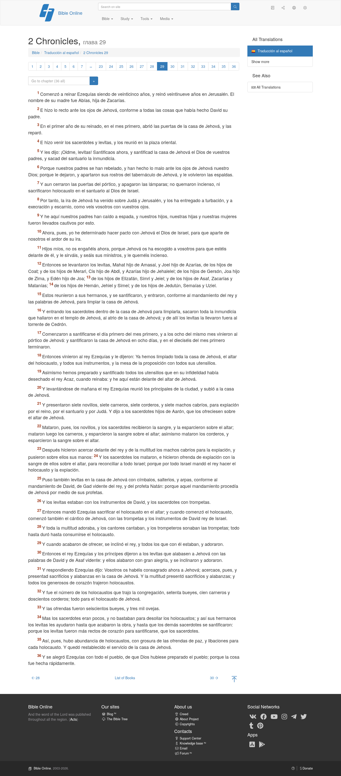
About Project (189, 719)
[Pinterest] (260, 725)
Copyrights (187, 724)
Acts (73, 719)
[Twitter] (304, 716)
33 (203, 66)
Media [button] (165, 18)
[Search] (235, 6)
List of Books (125, 677)
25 (121, 66)
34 (213, 66)
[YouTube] (274, 716)
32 (193, 66)
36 (234, 66)
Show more (260, 61)
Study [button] (126, 18)
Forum (186, 753)
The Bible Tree (117, 719)
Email (183, 748)
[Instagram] (284, 716)
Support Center (190, 738)
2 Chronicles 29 (95, 52)
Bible (36, 52)
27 (142, 66)
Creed (184, 714)
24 (111, 66)
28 (152, 66)
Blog (111, 714)
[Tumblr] (251, 725)
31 (183, 66)
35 (224, 66)
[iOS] (252, 744)
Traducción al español (61, 52)
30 (172, 66)
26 (132, 66)
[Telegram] (294, 716)
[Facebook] (263, 716)
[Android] (262, 744)
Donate (307, 768)
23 (101, 66)
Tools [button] (145, 18)
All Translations (268, 87)
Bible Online (70, 13)
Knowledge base (193, 743)
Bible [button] (106, 18)
